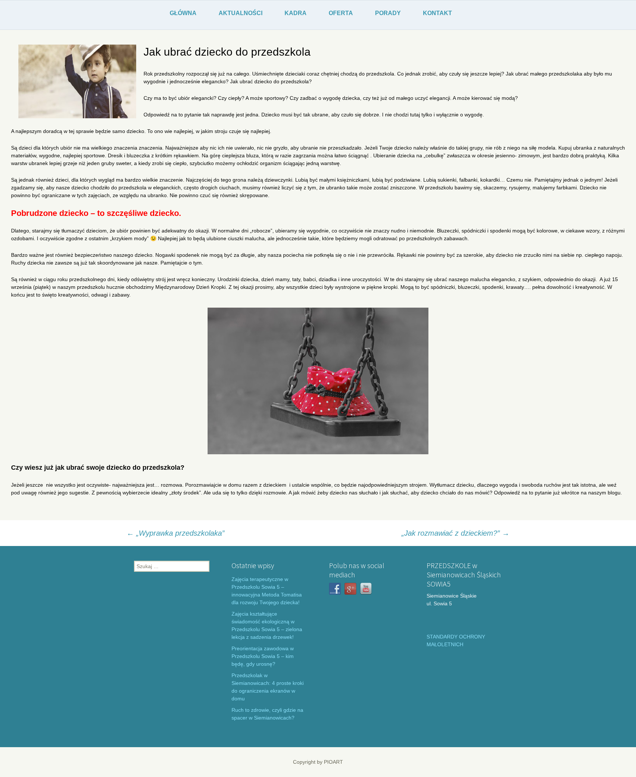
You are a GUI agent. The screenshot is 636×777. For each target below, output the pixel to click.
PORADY (388, 13)
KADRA (296, 13)
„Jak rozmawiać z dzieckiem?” (455, 533)
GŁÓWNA (183, 13)
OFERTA (341, 13)
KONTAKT (437, 13)
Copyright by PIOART (318, 762)
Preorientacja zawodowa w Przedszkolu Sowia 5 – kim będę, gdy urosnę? (263, 656)
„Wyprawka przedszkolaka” (176, 533)
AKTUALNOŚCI (240, 13)
